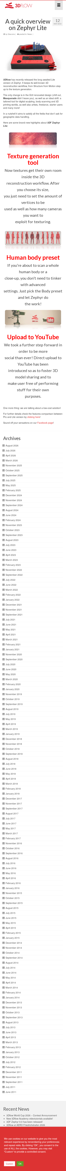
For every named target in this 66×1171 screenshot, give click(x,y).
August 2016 (12, 858)
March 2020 (12, 679)
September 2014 (14, 957)
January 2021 (13, 649)
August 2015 (12, 908)
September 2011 (14, 1082)
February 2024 (13, 520)
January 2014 (13, 997)
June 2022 (11, 584)
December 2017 (14, 798)
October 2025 (13, 470)
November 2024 (14, 500)
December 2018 (14, 738)
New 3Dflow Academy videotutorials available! (29, 1118)
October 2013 (13, 1012)
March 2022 (12, 589)
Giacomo (11, 34)
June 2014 (11, 972)
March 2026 (12, 460)
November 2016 (14, 843)
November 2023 (14, 525)
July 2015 (10, 913)
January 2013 (13, 1052)
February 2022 (13, 594)
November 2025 (14, 465)
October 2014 (13, 952)
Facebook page (45, 422)
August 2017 (12, 813)
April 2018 (11, 778)
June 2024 (11, 515)
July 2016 (10, 863)
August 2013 (12, 1022)
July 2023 (10, 545)
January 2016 (13, 888)
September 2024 (14, 505)
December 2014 (14, 942)
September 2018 (14, 753)
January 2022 (13, 599)
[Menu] (59, 5)
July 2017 (10, 818)
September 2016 (14, 853)
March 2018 (12, 783)
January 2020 (13, 689)
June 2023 (11, 549)
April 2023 (11, 554)
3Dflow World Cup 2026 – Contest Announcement (31, 1115)
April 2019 (11, 724)
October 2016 (13, 848)
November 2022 (14, 569)
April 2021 (11, 634)
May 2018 (11, 773)
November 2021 (14, 609)
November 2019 (14, 694)
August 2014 (12, 962)
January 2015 (13, 937)
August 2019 (12, 709)
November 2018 (14, 743)
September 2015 (14, 903)
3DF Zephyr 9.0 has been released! (24, 1121)
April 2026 (11, 455)
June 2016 (11, 868)
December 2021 (14, 604)
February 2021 (13, 644)
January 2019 (13, 733)
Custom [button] (9, 1163)
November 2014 (14, 947)
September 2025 (14, 475)
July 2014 (10, 967)
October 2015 (13, 898)
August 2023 (12, 540)
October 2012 (13, 1057)
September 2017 (14, 808)
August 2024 (12, 510)
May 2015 (11, 922)
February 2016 (13, 883)
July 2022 (10, 579)
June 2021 (11, 624)
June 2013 (11, 1032)
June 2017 (11, 823)
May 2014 (11, 977)
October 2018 (13, 748)
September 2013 (14, 1017)
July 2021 (10, 619)
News (29, 34)
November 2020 (14, 654)
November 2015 (14, 893)
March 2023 (12, 559)
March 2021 (12, 639)
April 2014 (11, 982)
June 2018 (11, 768)
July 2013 (10, 1027)
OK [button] (20, 1163)
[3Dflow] (25, 5)
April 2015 (11, 927)
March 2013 (12, 1042)
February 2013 (13, 1047)
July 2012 (10, 1062)
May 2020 (11, 674)
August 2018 (12, 758)
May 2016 (11, 873)
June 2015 (11, 917)
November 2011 (14, 1077)
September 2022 (14, 574)
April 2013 (11, 1037)
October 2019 (13, 699)
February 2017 (13, 838)
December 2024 (14, 495)
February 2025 (13, 490)
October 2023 (13, 530)
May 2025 (11, 485)
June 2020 (11, 669)
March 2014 (12, 987)
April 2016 (11, 878)
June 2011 (11, 1092)
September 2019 (14, 704)
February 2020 (13, 684)
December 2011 (14, 1072)
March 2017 (12, 833)
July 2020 (10, 664)
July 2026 (10, 450)
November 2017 (14, 803)
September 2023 (14, 535)
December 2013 (14, 1002)
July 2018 (10, 763)
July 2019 (10, 714)
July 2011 (10, 1087)
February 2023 (13, 564)
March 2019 (12, 729)
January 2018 (13, 793)
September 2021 (14, 614)
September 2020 (14, 659)
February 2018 (13, 788)
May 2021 (11, 629)
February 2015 (13, 932)
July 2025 (10, 480)
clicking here (33, 417)
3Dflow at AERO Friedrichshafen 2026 (25, 1125)
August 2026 (12, 445)
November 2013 (14, 1007)
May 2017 (11, 828)
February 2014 (13, 992)
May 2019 (11, 719)
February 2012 (13, 1067)
